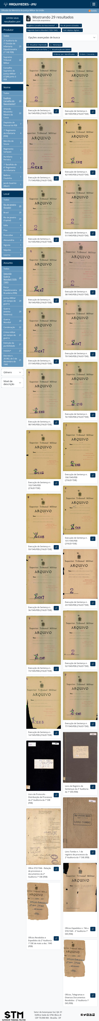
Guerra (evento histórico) (12, 311)
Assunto (8, 262)
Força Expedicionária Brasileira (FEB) (12, 290)
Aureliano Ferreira (12, 158)
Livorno (12, 255)
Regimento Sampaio (12, 150)
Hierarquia (56, 45)
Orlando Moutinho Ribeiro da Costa (12, 113)
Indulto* (12, 351)
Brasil (12, 213)
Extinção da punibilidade (12, 344)
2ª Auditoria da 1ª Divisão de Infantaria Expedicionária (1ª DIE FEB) (12, 46)
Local (6, 194)
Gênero (8, 372)
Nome (7, 87)
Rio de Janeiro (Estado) (12, 206)
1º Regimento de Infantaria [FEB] (12, 133)
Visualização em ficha (38, 49)
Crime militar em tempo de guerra (12, 335)
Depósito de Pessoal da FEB (12, 124)
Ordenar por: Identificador (64, 54)
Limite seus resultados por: (12, 19)
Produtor (9, 29)
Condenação (12, 328)
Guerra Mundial (12, 321)
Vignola (12, 246)
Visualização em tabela (60, 49)
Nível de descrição (9, 383)
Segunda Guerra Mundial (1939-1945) (12, 278)
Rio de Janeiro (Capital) (12, 219)
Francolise (12, 236)
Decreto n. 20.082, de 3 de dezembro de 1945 (12, 360)
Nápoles (12, 251)
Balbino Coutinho (12, 176)
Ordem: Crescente (87, 54)
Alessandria (12, 241)
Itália (12, 226)
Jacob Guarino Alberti (12, 184)
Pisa (12, 231)
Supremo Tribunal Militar (12, 60)
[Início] (20, 4)
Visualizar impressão (38, 45)
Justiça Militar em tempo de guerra (12, 301)
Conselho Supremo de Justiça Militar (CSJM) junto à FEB (12, 74)
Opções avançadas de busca (44, 37)
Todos (6, 35)
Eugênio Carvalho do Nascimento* (12, 101)
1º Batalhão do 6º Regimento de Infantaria (12, 167)
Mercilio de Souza (12, 142)
